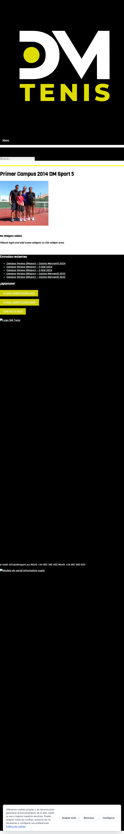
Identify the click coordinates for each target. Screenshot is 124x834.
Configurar (109, 817)
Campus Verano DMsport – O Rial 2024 (29, 267)
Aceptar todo (69, 817)
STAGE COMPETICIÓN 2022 (19, 293)
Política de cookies (16, 826)
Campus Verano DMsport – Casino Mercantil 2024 (36, 263)
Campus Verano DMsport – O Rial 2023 (29, 270)
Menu (5, 140)
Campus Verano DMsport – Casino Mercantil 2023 (35, 273)
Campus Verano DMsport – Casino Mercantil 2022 (35, 277)
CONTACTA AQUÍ (13, 311)
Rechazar (89, 817)
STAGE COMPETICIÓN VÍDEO (19, 302)
